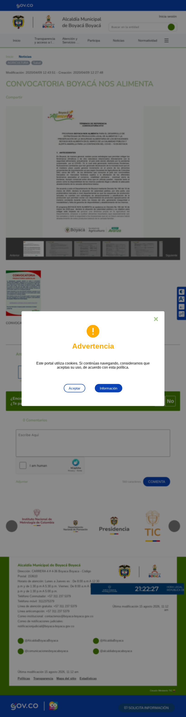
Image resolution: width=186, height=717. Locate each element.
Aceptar (74, 388)
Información (108, 388)
